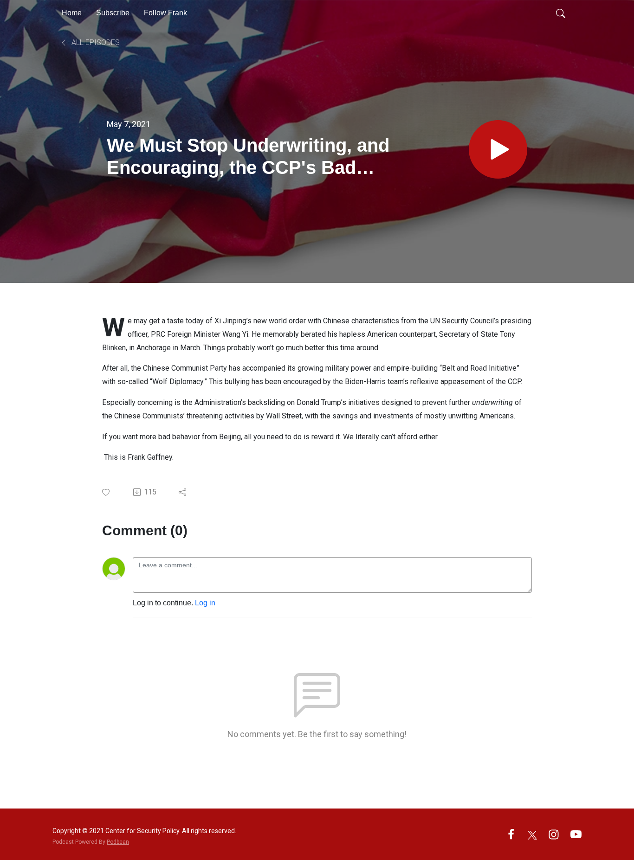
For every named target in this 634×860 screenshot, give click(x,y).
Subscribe (112, 13)
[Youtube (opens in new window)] (576, 834)
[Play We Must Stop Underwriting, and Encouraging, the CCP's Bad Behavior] (498, 149)
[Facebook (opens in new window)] (511, 834)
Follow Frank (165, 13)
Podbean (118, 842)
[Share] (183, 492)
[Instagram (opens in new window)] (553, 834)
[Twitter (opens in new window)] (532, 834)
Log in (205, 603)
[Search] (560, 13)
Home (72, 13)
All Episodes (95, 42)
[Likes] (106, 492)
